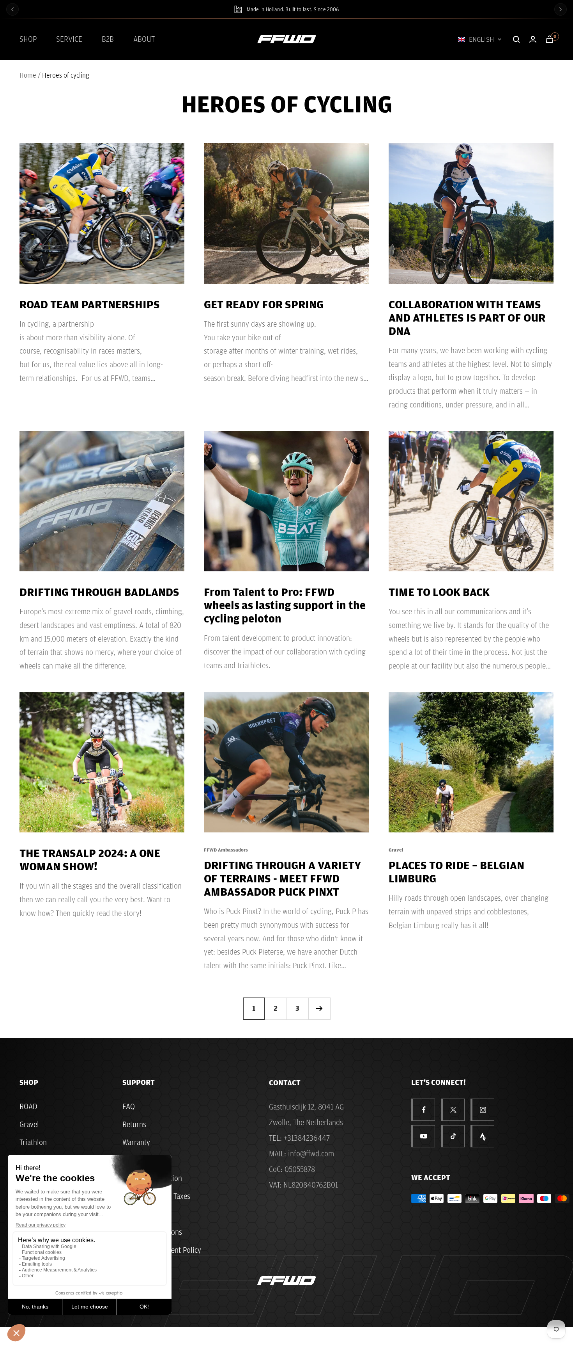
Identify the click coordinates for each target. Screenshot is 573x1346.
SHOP (28, 39)
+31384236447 (307, 1138)
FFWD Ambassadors (226, 850)
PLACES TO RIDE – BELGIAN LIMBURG (456, 871)
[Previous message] (12, 9)
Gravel (396, 850)
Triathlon (33, 1142)
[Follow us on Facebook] (424, 1109)
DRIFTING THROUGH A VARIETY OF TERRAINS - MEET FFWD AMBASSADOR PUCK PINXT (282, 878)
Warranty (136, 1142)
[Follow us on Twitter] (453, 1109)
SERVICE (69, 39)
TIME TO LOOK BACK (439, 592)
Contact (285, 1082)
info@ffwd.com (311, 1153)
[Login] (532, 39)
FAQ (128, 1106)
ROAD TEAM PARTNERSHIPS (89, 304)
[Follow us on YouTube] (424, 1136)
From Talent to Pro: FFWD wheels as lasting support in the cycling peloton (285, 605)
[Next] (319, 1008)
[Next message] (560, 9)
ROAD (28, 1106)
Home (27, 75)
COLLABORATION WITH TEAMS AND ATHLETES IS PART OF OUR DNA (467, 317)
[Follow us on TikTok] (453, 1136)
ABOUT (144, 39)
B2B (108, 39)
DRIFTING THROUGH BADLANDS (99, 592)
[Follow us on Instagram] (483, 1109)
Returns (134, 1124)
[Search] (516, 39)
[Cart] (550, 39)
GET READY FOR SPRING (264, 304)
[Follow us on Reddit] (483, 1136)
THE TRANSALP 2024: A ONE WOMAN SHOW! (89, 859)
